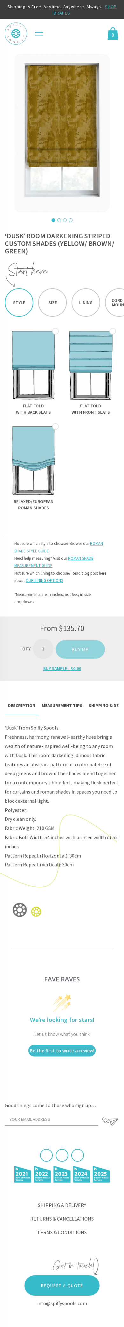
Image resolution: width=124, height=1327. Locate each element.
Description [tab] (21, 705)
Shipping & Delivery (62, 1205)
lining (86, 302)
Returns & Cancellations (62, 1218)
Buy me (80, 649)
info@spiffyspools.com (62, 1303)
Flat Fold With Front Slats (91, 409)
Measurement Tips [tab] (62, 705)
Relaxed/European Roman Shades (33, 505)
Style (19, 302)
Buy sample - (62, 668)
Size (52, 302)
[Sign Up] (110, 1121)
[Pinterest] (62, 1155)
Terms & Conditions (62, 1232)
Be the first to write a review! (62, 1051)
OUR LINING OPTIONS (44, 580)
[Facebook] (46, 1155)
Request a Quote (62, 1285)
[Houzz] (77, 1155)
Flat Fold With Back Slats (33, 409)
